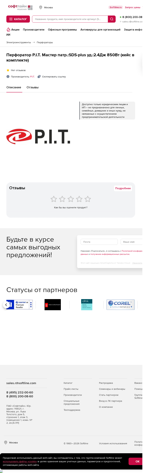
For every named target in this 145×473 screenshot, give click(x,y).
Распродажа (106, 382)
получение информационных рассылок (109, 254)
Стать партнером (108, 394)
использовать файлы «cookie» (20, 461)
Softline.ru (116, 7)
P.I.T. (32, 76)
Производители (73, 394)
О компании (106, 406)
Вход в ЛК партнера (110, 400)
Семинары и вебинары (112, 388)
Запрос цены (132, 7)
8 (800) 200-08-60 (19, 396)
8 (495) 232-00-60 (19, 392)
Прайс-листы (71, 388)
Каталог (68, 382)
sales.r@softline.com (133, 21)
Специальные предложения (72, 402)
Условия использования (113, 443)
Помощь (139, 388)
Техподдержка (72, 409)
